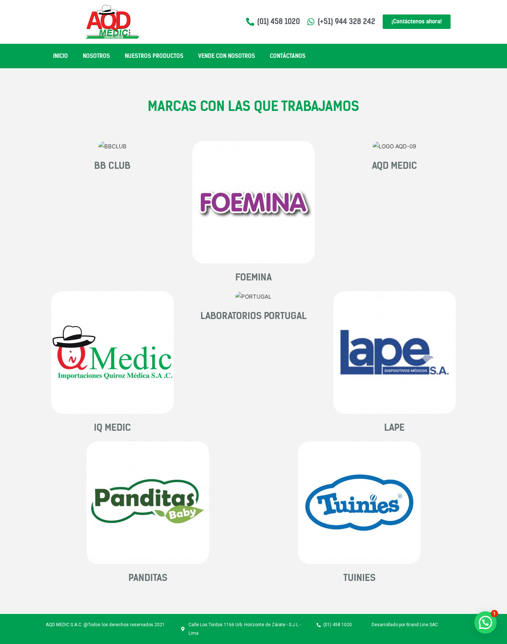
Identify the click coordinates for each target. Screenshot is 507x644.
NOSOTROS (96, 56)
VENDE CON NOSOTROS (226, 56)
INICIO (60, 56)
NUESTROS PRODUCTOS (154, 56)
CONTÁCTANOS (287, 56)
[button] (485, 622)
